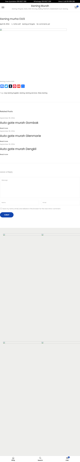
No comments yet (43, 24)
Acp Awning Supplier (11, 93)
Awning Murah (40, 6)
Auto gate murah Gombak (19, 123)
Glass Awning (42, 93)
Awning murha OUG (12, 19)
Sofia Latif (17, 24)
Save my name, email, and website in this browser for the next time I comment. (31, 209)
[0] (75, 7)
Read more (4, 128)
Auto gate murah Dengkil (18, 149)
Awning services (31, 93)
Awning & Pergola (28, 24)
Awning (22, 93)
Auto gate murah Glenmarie (20, 136)
